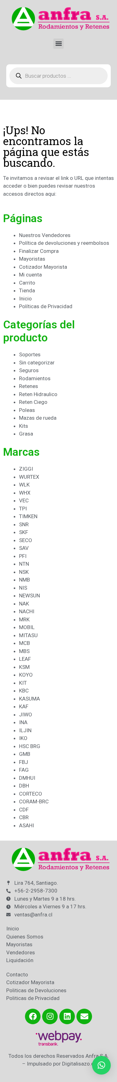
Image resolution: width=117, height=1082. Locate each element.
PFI (23, 556)
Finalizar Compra (39, 251)
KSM (24, 667)
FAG (24, 770)
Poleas (27, 410)
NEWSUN (29, 595)
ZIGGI (26, 469)
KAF (23, 706)
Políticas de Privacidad (45, 306)
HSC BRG (29, 746)
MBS (24, 651)
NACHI (26, 611)
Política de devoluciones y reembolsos (64, 243)
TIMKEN (28, 516)
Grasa (26, 434)
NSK (24, 572)
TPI (23, 508)
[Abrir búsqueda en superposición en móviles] (58, 75)
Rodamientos (35, 378)
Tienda (27, 290)
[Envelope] (84, 1016)
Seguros (29, 370)
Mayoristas (32, 259)
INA (23, 722)
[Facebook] (33, 1016)
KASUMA (29, 699)
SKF (23, 532)
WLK (24, 485)
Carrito (27, 283)
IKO (23, 738)
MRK (24, 619)
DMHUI (27, 778)
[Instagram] (50, 1016)
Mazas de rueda (37, 418)
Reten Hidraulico (38, 394)
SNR (24, 524)
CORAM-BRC (34, 801)
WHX (25, 493)
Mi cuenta (30, 275)
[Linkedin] (67, 1016)
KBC (24, 690)
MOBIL (27, 627)
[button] (58, 44)
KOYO (26, 675)
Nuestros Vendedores (45, 235)
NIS (23, 588)
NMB (24, 580)
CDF (24, 809)
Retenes (28, 386)
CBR (24, 817)
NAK (24, 603)
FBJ (23, 762)
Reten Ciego (33, 402)
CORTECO (30, 794)
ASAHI (26, 825)
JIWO (25, 714)
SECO (25, 540)
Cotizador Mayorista (43, 267)
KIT (23, 683)
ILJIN (25, 730)
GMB (24, 754)
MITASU (28, 635)
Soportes (30, 354)
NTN (24, 564)
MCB (24, 643)
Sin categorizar (37, 362)
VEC (24, 500)
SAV (24, 548)
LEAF (25, 659)
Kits (23, 426)
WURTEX (29, 477)
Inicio (25, 298)
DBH (24, 786)
